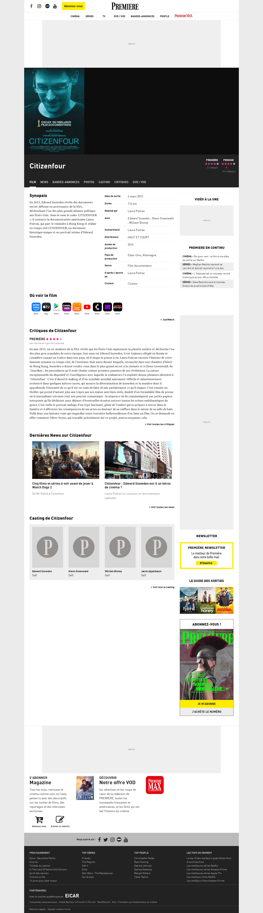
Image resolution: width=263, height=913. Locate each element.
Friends (86, 858)
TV (104, 16)
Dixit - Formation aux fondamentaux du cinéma (134, 902)
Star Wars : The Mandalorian (97, 873)
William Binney (138, 222)
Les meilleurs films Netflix (201, 876)
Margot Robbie (142, 873)
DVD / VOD (119, 16)
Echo (84, 869)
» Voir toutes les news (161, 507)
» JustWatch (167, 319)
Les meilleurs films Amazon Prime (205, 880)
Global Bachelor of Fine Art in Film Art (77, 902)
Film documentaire (140, 265)
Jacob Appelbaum (151, 571)
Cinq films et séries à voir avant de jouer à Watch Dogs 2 (62, 485)
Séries (90, 16)
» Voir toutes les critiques (159, 424)
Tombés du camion (40, 865)
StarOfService (103, 902)
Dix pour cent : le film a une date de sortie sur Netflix (205, 258)
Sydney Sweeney (143, 869)
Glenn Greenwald (163, 218)
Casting (104, 182)
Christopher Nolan (144, 858)
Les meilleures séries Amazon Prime (207, 869)
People (164, 16)
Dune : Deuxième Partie (42, 858)
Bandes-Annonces (142, 16)
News (44, 182)
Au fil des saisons (39, 873)
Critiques (121, 182)
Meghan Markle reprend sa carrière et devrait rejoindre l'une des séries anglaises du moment (203, 267)
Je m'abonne (207, 704)
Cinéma (75, 16)
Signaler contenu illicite (59, 909)
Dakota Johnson (143, 865)
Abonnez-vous (73, 6)
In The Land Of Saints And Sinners (48, 869)
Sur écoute (88, 876)
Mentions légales (38, 909)
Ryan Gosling (141, 861)
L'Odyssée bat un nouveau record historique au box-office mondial (206, 275)
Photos (89, 182)
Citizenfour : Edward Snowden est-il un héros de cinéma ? (138, 485)
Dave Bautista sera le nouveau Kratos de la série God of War (203, 283)
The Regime (88, 861)
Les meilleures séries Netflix (202, 865)
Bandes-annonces (65, 182)
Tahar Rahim (141, 876)
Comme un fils (37, 876)
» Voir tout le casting (162, 587)
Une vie (34, 861)
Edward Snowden (139, 218)
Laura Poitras (136, 211)
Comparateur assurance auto (43, 902)
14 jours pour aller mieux (43, 880)
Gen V (85, 865)
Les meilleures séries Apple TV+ (204, 873)
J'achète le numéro (206, 711)
